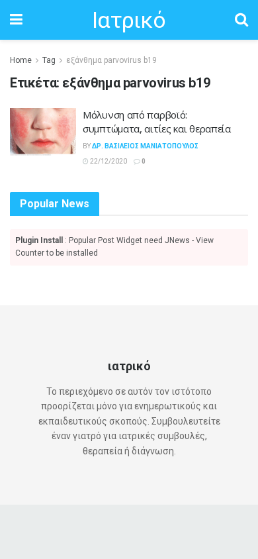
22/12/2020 (108, 161)
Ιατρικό (128, 20)
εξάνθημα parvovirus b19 (111, 60)
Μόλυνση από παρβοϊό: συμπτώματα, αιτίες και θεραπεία (157, 121)
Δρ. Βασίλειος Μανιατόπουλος (145, 146)
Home (21, 60)
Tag (49, 60)
